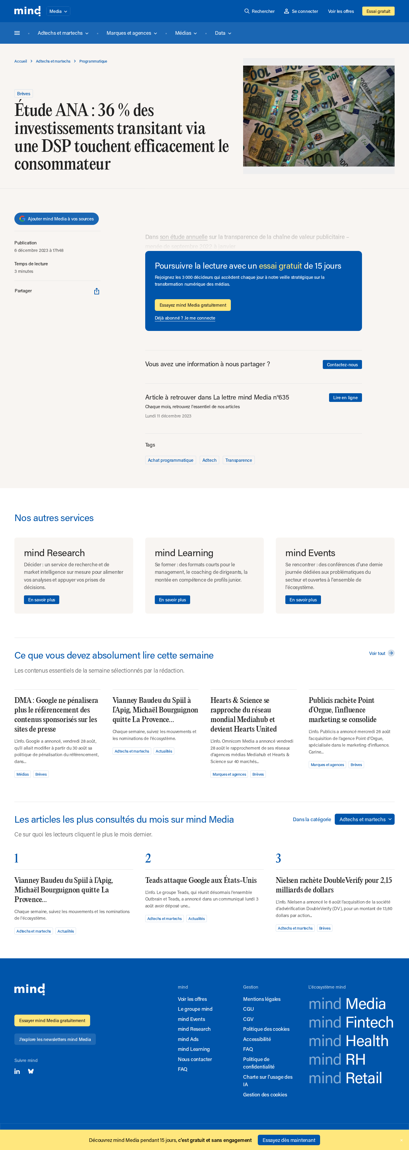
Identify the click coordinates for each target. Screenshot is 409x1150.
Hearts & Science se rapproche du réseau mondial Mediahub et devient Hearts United (243, 715)
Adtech (209, 460)
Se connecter (305, 11)
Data (220, 32)
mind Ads (188, 1039)
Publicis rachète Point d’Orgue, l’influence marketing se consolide (343, 710)
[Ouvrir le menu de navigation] (17, 33)
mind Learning (194, 1048)
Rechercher (263, 11)
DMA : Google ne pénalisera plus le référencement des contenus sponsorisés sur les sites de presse (56, 715)
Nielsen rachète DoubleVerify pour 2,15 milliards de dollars (334, 885)
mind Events (191, 1019)
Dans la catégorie (312, 819)
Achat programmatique (170, 460)
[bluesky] (31, 1071)
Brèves (23, 93)
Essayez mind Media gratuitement (193, 305)
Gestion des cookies (265, 1094)
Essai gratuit (378, 11)
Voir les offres (341, 11)
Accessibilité (257, 1039)
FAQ (182, 1069)
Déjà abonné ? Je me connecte (185, 318)
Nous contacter (195, 1059)
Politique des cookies (266, 1028)
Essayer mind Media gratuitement (52, 1020)
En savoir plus (41, 600)
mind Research (194, 1028)
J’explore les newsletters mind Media (55, 1039)
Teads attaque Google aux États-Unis (201, 880)
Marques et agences (129, 32)
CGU (248, 1008)
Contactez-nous (342, 364)
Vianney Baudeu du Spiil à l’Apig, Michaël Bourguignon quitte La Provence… (156, 710)
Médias (183, 32)
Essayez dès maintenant (289, 1140)
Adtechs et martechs (60, 32)
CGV (248, 1019)
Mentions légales (262, 998)
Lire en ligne (345, 397)
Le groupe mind (195, 1008)
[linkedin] (17, 1071)
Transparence (238, 460)
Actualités (164, 750)
